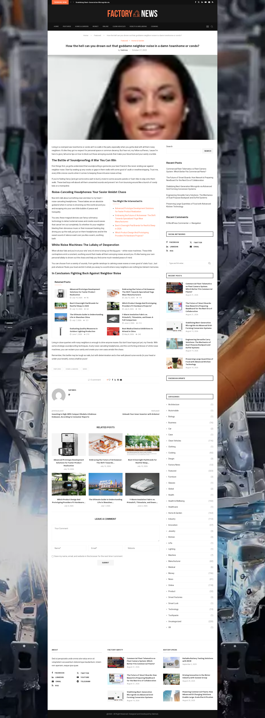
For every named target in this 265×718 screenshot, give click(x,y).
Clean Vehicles (119, 26)
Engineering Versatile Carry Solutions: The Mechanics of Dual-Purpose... (104, 2)
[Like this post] (109, 380)
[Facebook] (195, 2)
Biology (190, 416)
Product (190, 591)
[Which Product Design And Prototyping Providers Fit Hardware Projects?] (113, 306)
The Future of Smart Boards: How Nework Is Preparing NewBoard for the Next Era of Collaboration (199, 307)
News (190, 579)
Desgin (190, 459)
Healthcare (190, 507)
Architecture (190, 404)
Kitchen (190, 537)
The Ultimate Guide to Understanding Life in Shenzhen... (105, 501)
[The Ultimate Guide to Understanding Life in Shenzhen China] (61, 317)
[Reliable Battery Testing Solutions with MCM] (171, 662)
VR (190, 627)
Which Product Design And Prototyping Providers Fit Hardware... (68, 501)
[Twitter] (199, 2)
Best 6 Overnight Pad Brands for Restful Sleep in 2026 (84, 304)
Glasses (190, 483)
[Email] (209, 2)
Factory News (190, 465)
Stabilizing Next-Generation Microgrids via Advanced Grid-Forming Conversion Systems (199, 325)
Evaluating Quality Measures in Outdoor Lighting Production (84, 330)
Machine (190, 555)
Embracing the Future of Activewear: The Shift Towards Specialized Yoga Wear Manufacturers (135, 218)
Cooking (154, 26)
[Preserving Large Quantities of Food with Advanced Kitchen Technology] (174, 363)
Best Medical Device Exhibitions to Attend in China (137, 330)
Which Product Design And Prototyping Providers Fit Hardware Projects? (139, 304)
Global (190, 489)
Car (190, 429)
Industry (190, 519)
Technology (190, 609)
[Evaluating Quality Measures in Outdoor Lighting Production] (61, 331)
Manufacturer (190, 561)
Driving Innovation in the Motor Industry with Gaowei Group (196, 676)
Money (95, 26)
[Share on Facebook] (112, 380)
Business (190, 423)
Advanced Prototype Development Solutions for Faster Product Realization (85, 292)
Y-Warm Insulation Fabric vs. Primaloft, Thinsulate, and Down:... (142, 501)
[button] (71, 2)
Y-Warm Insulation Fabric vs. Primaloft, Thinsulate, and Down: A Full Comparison (137, 317)
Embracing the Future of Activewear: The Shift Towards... (105, 461)
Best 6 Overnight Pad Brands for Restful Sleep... (142, 461)
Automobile (190, 410)
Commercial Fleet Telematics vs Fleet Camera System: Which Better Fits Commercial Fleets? (199, 287)
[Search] (211, 27)
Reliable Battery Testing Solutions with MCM (197, 659)
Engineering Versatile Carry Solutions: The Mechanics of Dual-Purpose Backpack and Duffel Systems (198, 343)
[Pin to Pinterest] (118, 380)
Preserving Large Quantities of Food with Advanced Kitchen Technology (199, 362)
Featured (67, 26)
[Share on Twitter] (115, 380)
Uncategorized (190, 621)
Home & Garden (81, 26)
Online (105, 26)
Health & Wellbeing (138, 26)
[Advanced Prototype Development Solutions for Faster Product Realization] (61, 293)
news (85, 369)
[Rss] (212, 2)
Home (56, 26)
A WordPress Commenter (177, 223)
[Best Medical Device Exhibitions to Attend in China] (113, 331)
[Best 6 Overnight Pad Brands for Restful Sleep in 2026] (61, 306)
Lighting (190, 549)
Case (190, 435)
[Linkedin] (202, 2)
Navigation (196, 223)
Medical (190, 567)
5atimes (124, 50)
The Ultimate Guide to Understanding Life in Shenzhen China (86, 316)
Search (169, 146)
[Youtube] (205, 2)
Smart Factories (190, 597)
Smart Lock (190, 603)
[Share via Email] (121, 380)
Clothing (190, 447)
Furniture (190, 477)
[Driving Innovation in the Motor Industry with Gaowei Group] (171, 679)
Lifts (190, 543)
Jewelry (190, 531)
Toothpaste (190, 615)
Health (190, 495)
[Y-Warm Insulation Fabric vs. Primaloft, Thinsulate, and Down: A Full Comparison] (113, 319)
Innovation (190, 525)
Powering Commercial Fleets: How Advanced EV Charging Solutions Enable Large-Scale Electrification (197, 694)
